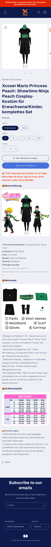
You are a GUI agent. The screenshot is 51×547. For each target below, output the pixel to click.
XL (29, 138)
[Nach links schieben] (20, 73)
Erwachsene (10, 128)
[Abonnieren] (43, 505)
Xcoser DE (21, 540)
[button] (5, 12)
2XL (39, 138)
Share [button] (7, 462)
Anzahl (4, 144)
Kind (24, 128)
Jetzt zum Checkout (25, 166)
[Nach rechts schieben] (31, 73)
